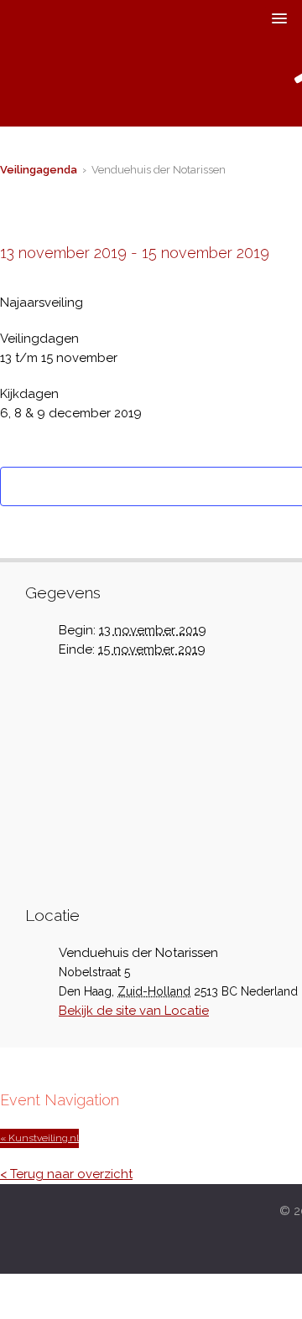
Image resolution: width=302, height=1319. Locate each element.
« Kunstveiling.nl (39, 1138)
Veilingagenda (38, 169)
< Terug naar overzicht (66, 1174)
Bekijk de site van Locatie (134, 1010)
